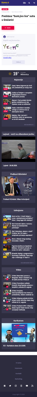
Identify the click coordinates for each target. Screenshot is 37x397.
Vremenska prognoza (24, 3)
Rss (32, 386)
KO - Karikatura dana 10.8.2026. (18, 336)
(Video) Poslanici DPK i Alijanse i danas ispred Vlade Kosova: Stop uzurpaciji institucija (18, 308)
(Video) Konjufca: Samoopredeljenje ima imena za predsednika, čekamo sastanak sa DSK (18, 293)
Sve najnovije (28, 124)
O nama (18, 363)
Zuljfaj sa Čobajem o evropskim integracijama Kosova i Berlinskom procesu (18, 95)
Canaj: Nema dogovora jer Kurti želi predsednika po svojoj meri (18, 87)
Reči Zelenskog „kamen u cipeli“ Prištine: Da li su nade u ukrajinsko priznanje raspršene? (18, 233)
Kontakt (18, 373)
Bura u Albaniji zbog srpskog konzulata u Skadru (18, 240)
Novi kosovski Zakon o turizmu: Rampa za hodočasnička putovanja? (18, 226)
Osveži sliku (7, 58)
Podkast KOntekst (18, 174)
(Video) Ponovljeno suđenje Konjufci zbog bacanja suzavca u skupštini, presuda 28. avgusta (18, 285)
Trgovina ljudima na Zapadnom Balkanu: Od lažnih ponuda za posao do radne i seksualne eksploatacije (18, 248)
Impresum (18, 368)
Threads (21, 386)
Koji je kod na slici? (9, 53)
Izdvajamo (18, 210)
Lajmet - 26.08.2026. (18, 153)
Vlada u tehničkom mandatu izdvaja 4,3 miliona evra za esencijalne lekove (18, 110)
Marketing (18, 379)
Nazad (8, 28)
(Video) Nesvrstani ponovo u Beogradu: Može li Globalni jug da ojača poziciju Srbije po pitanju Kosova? (18, 278)
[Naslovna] (5, 3)
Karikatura (18, 320)
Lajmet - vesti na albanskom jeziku (18, 134)
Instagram (15, 386)
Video (18, 269)
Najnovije (18, 79)
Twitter (10, 386)
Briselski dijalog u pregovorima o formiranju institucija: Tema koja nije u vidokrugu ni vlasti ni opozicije (18, 255)
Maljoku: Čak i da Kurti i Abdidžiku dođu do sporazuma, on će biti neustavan (18, 117)
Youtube (27, 386)
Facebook (4, 386)
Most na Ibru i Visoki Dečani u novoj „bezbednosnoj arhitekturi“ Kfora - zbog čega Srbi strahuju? (18, 218)
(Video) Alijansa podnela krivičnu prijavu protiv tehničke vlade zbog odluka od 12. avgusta (18, 300)
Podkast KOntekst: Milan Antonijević (18, 190)
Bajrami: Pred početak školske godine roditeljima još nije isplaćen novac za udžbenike (18, 102)
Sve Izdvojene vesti (27, 263)
